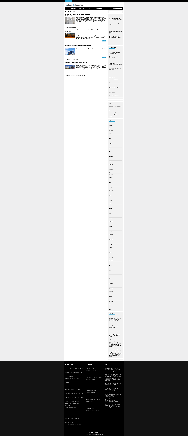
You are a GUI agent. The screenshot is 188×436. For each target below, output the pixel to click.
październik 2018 (111, 257)
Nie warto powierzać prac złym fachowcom (72, 378)
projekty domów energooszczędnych (111, 396)
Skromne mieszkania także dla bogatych (92, 410)
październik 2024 (111, 148)
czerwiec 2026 (111, 125)
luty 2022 (110, 203)
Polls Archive (110, 116)
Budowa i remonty (71, 59)
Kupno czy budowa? (111, 84)
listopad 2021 (110, 208)
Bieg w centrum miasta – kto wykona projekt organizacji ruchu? (93, 385)
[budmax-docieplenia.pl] (66, 8)
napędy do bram (115, 378)
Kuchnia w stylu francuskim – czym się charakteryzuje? (77, 14)
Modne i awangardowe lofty (70, 376)
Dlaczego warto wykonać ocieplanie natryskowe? (73, 416)
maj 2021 (110, 213)
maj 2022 (110, 195)
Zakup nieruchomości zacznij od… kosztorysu (93, 399)
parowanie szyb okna (115, 386)
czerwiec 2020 (111, 221)
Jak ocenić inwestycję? (90, 401)
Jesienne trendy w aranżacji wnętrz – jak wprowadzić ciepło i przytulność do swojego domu (85, 29)
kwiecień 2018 (111, 273)
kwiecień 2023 (111, 174)
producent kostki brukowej (111, 390)
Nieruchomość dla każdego (90, 379)
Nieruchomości (76, 75)
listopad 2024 (110, 146)
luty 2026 (110, 135)
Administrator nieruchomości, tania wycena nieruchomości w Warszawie (72, 390)
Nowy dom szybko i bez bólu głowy (114, 87)
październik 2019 (111, 239)
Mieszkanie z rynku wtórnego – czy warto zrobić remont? (73, 419)
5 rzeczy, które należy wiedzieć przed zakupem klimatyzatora (73, 404)
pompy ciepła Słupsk (109, 388)
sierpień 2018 (110, 262)
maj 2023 (110, 172)
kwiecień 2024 (111, 156)
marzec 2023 (110, 177)
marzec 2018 (110, 275)
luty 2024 (110, 161)
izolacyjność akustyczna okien (114, 374)
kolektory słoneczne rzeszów (109, 375)
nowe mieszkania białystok (112, 380)
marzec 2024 (110, 159)
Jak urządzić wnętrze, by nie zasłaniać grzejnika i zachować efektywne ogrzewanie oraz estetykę (115, 23)
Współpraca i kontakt (98, 8)
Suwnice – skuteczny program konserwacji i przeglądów (78, 45)
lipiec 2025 (110, 143)
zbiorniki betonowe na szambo (113, 407)
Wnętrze (69, 27)
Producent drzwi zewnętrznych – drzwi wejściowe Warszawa (73, 413)
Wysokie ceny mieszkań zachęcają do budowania (76, 62)
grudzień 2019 (111, 234)
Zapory (87, 397)
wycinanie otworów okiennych (112, 404)
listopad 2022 (110, 187)
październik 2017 (111, 288)
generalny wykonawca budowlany (112, 371)
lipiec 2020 (110, 218)
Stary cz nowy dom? (89, 388)
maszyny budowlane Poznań (112, 376)
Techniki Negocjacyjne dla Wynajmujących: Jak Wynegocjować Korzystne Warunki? (114, 340)
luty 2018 (110, 278)
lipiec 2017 (110, 296)
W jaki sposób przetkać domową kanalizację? (73, 424)
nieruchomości (107, 379)
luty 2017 (110, 304)
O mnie (89, 8)
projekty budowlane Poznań (112, 393)
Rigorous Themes (100, 434)
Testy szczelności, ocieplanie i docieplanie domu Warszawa (73, 382)
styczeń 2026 (110, 138)
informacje (82, 59)
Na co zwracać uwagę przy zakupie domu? (72, 401)
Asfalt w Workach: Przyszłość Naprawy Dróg (73, 429)
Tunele (109, 82)
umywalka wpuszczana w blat (112, 401)
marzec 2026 (110, 133)
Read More (104, 40)
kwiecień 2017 (111, 301)
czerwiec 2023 (111, 169)
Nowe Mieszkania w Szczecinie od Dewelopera (112, 381)
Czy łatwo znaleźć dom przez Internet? (114, 95)
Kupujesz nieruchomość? (90, 408)
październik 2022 (111, 190)
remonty (117, 398)
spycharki (116, 399)
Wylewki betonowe (109, 405)
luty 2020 (110, 229)
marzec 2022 (110, 200)
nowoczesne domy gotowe (113, 383)
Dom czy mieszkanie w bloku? (91, 368)
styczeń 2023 (110, 182)
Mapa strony (82, 8)
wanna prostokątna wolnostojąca (111, 402)
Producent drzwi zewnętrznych (114, 389)
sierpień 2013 (110, 309)
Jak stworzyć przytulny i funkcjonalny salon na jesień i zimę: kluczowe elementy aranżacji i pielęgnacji (115, 32)
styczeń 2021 (110, 216)
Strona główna (73, 8)
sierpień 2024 (110, 151)
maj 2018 (110, 270)
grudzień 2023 (111, 164)
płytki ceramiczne (112, 398)
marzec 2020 (110, 226)
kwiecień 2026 (111, 130)
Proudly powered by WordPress (89, 434)
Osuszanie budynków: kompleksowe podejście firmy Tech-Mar (73, 373)
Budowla (87, 406)
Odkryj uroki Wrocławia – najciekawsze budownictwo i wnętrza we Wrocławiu (74, 394)
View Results (115, 114)
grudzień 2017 (111, 283)
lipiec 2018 (110, 265)
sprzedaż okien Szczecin (110, 399)
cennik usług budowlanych (118, 365)
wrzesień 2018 (111, 260)
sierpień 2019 (110, 244)
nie (110, 110)
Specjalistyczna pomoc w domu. (70, 366)
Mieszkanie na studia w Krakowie (91, 366)
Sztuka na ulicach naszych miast (113, 79)
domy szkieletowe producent (111, 367)
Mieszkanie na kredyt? (112, 92)
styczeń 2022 (110, 205)
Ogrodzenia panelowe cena (110, 385)
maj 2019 (110, 252)
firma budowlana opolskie (116, 369)
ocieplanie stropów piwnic (111, 384)
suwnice (85, 59)
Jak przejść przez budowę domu (70, 407)
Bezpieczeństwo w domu (69, 422)
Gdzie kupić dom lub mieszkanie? (91, 370)
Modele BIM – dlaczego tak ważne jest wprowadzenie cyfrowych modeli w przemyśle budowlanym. (115, 64)
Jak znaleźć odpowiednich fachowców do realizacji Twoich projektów (74, 369)
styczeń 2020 (110, 231)
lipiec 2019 (110, 247)
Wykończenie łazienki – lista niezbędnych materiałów (74, 387)
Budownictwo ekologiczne (90, 392)
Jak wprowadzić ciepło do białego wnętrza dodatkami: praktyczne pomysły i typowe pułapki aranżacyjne (115, 28)
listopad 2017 (110, 286)
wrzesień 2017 (111, 291)
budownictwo (75, 27)
